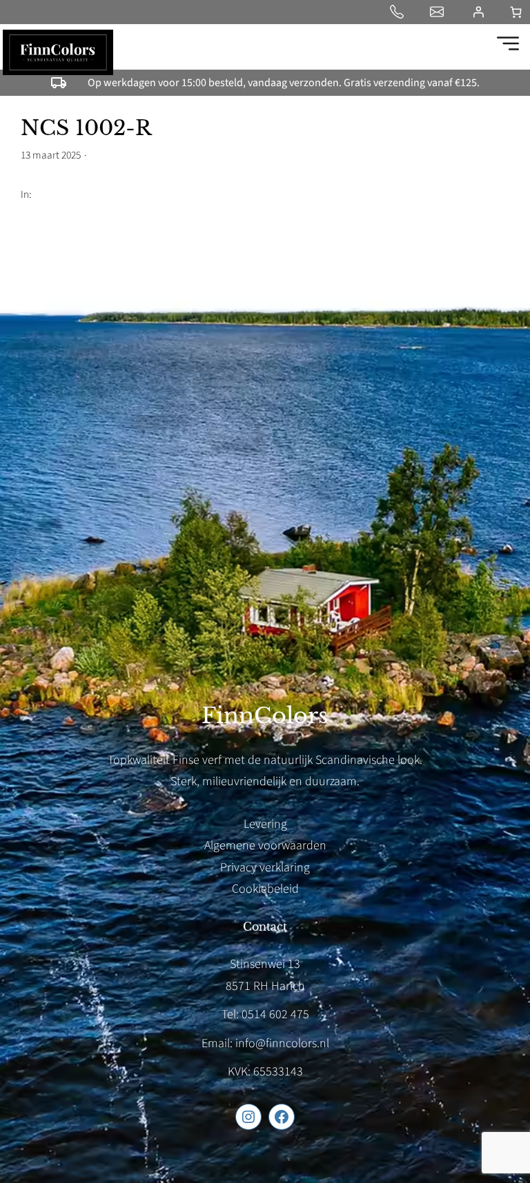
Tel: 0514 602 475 (265, 1014)
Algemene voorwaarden (265, 845)
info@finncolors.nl (439, 12)
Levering (265, 824)
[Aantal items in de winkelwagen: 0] (515, 12)
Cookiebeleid (265, 889)
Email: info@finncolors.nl (265, 1043)
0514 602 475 (399, 12)
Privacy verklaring (265, 867)
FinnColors (265, 715)
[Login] (478, 11)
